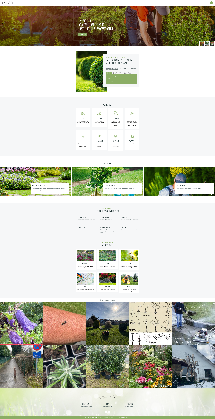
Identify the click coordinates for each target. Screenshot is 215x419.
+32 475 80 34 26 (85, 408)
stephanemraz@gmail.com (86, 406)
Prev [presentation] (106, 198)
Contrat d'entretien (117, 73)
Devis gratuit (127, 2)
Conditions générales (129, 406)
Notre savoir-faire (96, 2)
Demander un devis (36, 190)
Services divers (127, 73)
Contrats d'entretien (117, 2)
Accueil (88, 2)
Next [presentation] (109, 198)
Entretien (109, 73)
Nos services (106, 2)
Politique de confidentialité (129, 408)
